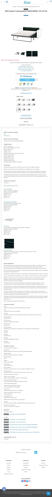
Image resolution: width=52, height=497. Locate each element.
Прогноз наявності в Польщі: (24, 67)
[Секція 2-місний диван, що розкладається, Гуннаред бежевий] (23, 100)
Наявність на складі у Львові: (25, 69)
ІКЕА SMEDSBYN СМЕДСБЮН (10, 202)
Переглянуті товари (26, 469)
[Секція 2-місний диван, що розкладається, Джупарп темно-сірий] (28, 105)
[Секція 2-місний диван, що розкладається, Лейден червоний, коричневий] (23, 110)
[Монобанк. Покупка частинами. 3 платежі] (24, 84)
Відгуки (26, 121)
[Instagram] (25, 481)
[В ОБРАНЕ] (36, 79)
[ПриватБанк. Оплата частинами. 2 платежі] (20, 84)
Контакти (9, 463)
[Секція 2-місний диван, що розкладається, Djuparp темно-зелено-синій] (33, 105)
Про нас (43, 463)
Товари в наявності (8, 473)
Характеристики (26, 115)
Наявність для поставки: (24, 66)
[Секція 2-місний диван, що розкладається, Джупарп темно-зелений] (18, 110)
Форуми (8, 467)
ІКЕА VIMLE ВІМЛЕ (8, 189)
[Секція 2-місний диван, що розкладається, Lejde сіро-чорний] (28, 110)
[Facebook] (22, 481)
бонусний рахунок (26, 87)
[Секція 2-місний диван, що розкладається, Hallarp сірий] (18, 100)
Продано (26, 9)
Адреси (26, 467)
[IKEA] (26, 15)
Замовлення (26, 465)
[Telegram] (27, 481)
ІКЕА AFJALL (6, 226)
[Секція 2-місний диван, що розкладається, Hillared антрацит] (18, 105)
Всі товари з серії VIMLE (26, 70)
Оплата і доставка (43, 465)
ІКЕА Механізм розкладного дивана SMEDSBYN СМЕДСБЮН (23, 424)
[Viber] (30, 481)
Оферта (43, 467)
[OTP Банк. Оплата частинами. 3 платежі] (31, 84)
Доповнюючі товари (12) (26, 125)
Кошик (26, 471)
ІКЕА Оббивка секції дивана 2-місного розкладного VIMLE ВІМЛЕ (24, 432)
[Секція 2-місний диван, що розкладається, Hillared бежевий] (23, 105)
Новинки (9, 469)
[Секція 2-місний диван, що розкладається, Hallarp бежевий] (28, 100)
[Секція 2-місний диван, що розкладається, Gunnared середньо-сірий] (33, 100)
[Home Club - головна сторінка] (27, 2)
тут (29, 90)
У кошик (27, 79)
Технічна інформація (26, 118)
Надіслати (35, 452)
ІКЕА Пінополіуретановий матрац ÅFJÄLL (19, 429)
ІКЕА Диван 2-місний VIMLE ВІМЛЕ (18, 414)
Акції (9, 471)
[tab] (26, 115)
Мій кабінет (26, 463)
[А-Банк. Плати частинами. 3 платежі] (27, 84)
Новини (8, 465)
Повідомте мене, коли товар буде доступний (27, 73)
